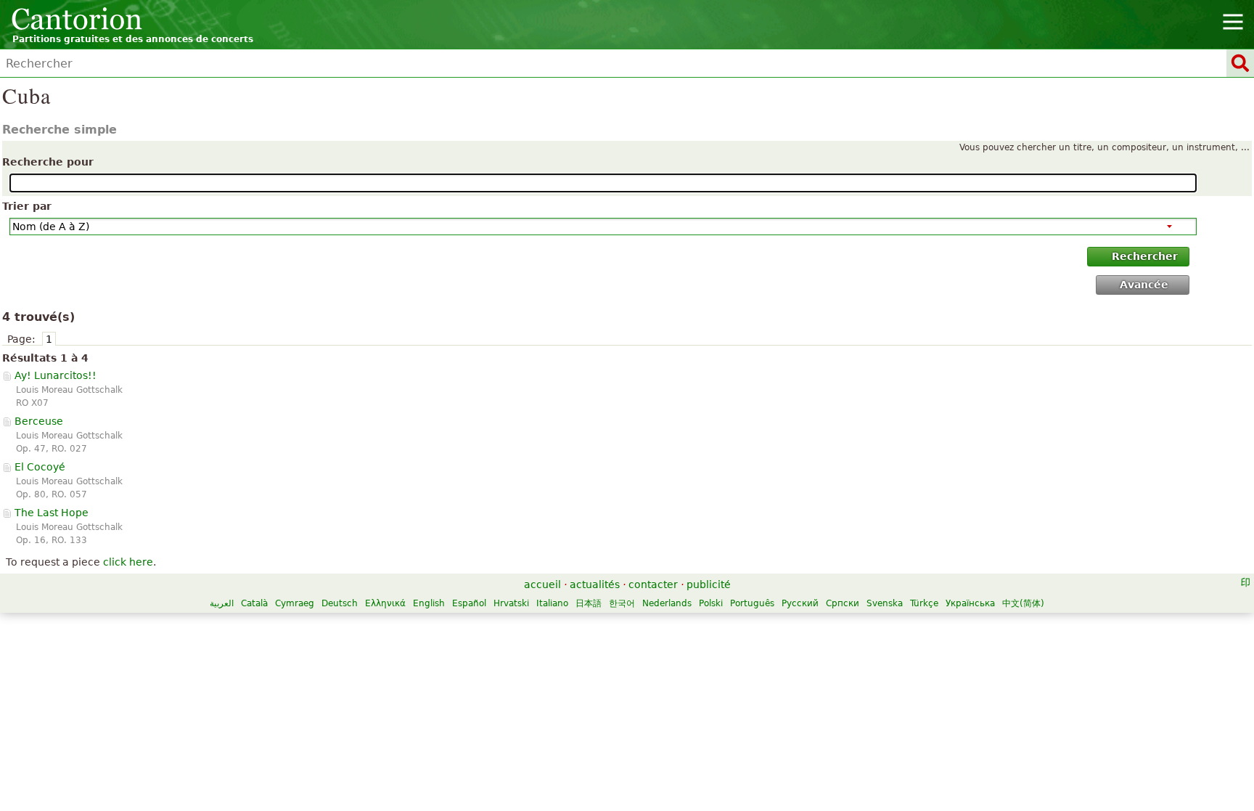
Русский (800, 603)
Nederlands (667, 603)
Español (469, 603)
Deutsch (339, 603)
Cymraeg (294, 603)
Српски (842, 603)
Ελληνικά (385, 603)
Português (752, 603)
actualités (595, 584)
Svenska (884, 603)
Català (254, 603)
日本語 (588, 603)
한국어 (622, 603)
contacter (653, 584)
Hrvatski (511, 603)
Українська (970, 603)
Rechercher (1145, 256)
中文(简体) (1023, 603)
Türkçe (924, 603)
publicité (709, 584)
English (429, 603)
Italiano (552, 603)
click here (128, 562)
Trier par (27, 206)
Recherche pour (48, 162)
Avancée (1144, 284)
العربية (222, 603)
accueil (542, 584)
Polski (711, 603)
